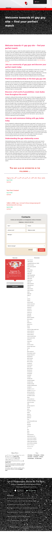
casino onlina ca (30, 331)
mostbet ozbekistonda (32, 385)
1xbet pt (29, 287)
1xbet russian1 (30, 290)
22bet (28, 292)
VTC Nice (41, 456)
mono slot (29, 366)
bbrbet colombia (30, 317)
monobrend (29, 371)
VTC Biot (42, 455)
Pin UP (28, 407)
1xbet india (29, 278)
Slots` (28, 432)
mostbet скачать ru (31, 390)
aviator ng (29, 312)
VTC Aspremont (36, 455)
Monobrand (29, 370)
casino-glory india (31, 337)
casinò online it (30, 334)
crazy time (29, 341)
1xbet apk (29, 273)
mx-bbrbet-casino (31, 395)
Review (28, 422)
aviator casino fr (30, 305)
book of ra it (29, 324)
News (28, 397)
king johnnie (29, 356)
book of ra (29, 322)
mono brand (29, 365)
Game (28, 348)
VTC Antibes (30, 455)
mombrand (29, 363)
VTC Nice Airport (31, 458)
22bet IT (29, 295)
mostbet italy (30, 382)
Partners (10, 495)
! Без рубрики (30, 259)
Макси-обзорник (30, 444)
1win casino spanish (31, 266)
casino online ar (30, 332)
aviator (28, 300)
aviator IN (29, 307)
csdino (28, 343)
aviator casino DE (31, 303)
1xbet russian (30, 288)
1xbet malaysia (30, 283)
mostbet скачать (30, 388)
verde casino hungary (31, 438)
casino (28, 327)
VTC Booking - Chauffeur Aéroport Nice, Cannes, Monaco (22, 501)
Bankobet (29, 315)
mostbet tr (29, 387)
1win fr (28, 268)
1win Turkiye (30, 270)
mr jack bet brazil (31, 393)
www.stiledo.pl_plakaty (32, 443)
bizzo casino (29, 319)
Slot (28, 429)
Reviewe (29, 424)
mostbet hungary (30, 380)
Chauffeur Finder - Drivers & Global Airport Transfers (21, 498)
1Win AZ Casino (30, 265)
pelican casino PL (31, 405)
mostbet (29, 376)
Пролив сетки (30, 446)
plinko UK (29, 415)
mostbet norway (30, 383)
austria (28, 298)
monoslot (29, 375)
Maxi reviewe (30, 358)
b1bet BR (29, 314)
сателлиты (29, 448)
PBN (28, 404)
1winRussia (29, 271)
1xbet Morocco (30, 285)
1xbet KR (29, 281)
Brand (28, 326)
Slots (28, 431)
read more (9, 182)
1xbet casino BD (30, 276)
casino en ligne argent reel (33, 329)
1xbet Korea (29, 280)
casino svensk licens (31, 336)
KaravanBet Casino (31, 353)
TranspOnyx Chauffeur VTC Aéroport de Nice (19, 504)
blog (28, 321)
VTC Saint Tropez (38, 458)
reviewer (29, 426)
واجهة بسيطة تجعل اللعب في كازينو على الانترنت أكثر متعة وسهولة (26, 178)
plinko (28, 412)
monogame (29, 373)
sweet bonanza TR (31, 436)
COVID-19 (29, 339)
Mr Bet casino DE (30, 392)
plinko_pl (29, 417)
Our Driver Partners (31, 400)
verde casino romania (31, 439)
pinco (28, 409)
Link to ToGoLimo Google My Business (17, 520)
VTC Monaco (35, 456)
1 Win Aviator (30, 261)
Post (28, 419)
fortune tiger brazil (31, 346)
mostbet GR (29, 378)
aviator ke (29, 309)
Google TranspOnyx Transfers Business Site (18, 516)
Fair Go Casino (30, 344)
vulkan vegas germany (32, 441)
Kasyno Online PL (31, 354)
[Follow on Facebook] (25, 525)
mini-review (29, 359)
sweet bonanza (30, 434)
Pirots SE (29, 410)
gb (27, 349)
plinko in (29, 414)
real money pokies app (32, 421)
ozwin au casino (30, 402)
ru (27, 427)
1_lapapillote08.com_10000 (33, 263)
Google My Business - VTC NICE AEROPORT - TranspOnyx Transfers (25, 512)
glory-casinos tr (30, 351)
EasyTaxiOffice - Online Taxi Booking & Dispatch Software (22, 508)
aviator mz (29, 310)
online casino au (30, 399)
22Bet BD (29, 293)
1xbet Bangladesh (31, 275)
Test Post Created (13, 190)
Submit (41, 250)
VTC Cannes (30, 456)
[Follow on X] (27, 525)
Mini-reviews (30, 361)
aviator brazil (30, 302)
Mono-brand (29, 368)
